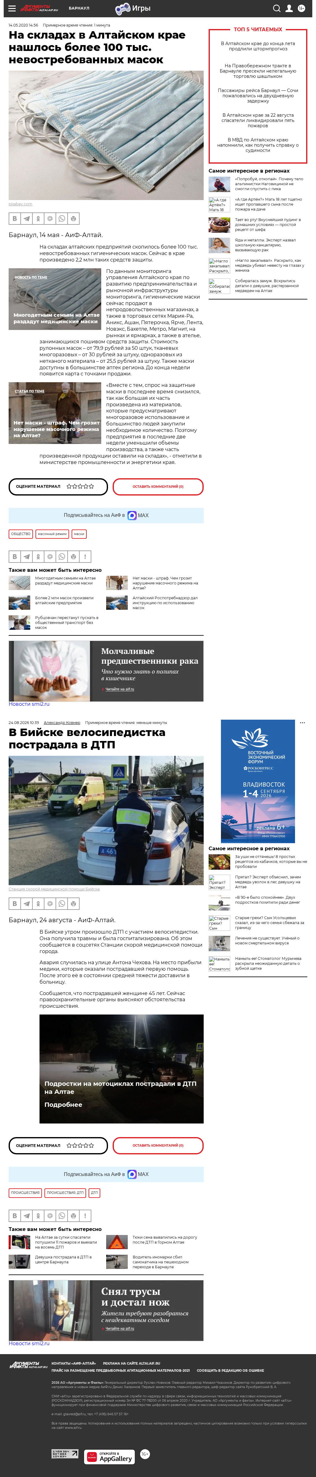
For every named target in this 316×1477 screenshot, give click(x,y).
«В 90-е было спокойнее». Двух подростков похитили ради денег (267, 900)
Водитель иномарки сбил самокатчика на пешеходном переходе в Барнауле (161, 1262)
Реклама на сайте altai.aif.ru (131, 1364)
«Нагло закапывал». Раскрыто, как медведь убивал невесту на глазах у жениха (269, 265)
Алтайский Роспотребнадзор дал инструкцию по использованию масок (165, 603)
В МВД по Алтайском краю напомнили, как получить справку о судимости (258, 145)
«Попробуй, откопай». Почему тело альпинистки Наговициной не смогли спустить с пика (269, 184)
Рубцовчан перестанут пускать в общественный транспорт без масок (66, 622)
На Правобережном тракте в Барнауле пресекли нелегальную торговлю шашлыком (258, 71)
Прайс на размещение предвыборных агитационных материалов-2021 (121, 1371)
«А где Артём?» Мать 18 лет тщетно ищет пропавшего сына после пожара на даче (268, 204)
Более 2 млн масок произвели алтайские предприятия (64, 600)
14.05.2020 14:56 (23, 25)
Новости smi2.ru (29, 704)
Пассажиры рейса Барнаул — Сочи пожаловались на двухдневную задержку (258, 96)
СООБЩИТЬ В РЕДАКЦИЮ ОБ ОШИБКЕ (230, 1371)
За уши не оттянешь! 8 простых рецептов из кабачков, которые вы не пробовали (271, 861)
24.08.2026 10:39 (24, 722)
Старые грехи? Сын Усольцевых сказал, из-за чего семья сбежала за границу (269, 922)
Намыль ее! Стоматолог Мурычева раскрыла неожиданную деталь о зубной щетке (268, 963)
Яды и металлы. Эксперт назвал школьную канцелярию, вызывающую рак (265, 245)
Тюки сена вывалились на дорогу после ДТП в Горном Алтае (165, 1240)
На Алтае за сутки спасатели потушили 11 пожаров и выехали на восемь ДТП (66, 1242)
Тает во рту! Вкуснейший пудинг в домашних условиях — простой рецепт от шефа (268, 224)
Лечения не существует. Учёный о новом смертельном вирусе (267, 940)
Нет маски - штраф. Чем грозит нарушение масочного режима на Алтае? (165, 583)
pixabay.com (20, 204)
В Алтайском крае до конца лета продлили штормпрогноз (258, 46)
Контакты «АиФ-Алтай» (74, 1364)
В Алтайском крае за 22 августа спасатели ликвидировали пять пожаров (258, 120)
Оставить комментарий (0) (158, 487)
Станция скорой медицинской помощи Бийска (54, 889)
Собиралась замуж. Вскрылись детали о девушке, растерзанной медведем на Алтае (267, 285)
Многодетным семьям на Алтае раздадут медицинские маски (65, 580)
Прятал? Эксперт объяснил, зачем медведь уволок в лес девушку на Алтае (268, 882)
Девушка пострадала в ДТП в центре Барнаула (63, 1259)
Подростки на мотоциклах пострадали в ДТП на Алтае (120, 1087)
